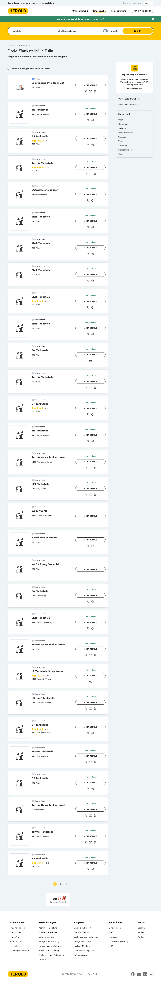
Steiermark (123, 128)
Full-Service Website (48, 932)
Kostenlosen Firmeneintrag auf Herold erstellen (31, 3)
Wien (120, 119)
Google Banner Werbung (50, 946)
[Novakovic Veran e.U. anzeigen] (19, 542)
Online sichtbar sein (82, 927)
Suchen (137, 31)
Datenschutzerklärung (118, 941)
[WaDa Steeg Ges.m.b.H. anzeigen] (19, 568)
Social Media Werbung (49, 950)
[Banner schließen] (152, 19)
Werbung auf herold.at (19, 950)
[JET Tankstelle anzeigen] (19, 488)
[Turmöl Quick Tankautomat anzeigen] (19, 461)
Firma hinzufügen (17, 927)
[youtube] (139, 974)
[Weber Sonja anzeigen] (19, 515)
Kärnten (121, 154)
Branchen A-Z (16, 941)
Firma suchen (15, 932)
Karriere (126, 3)
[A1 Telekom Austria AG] (58, 899)
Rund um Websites (82, 932)
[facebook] (133, 974)
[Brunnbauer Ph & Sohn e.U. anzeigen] (19, 87)
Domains (43, 959)
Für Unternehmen (142, 11)
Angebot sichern (134, 89)
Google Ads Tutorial (82, 941)
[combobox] (32, 30)
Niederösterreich (125, 132)
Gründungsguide (81, 955)
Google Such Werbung (49, 941)
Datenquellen (115, 927)
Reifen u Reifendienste (128, 104)
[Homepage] (18, 11)
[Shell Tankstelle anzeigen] (19, 221)
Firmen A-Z (14, 937)
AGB (111, 932)
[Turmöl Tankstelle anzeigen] (19, 167)
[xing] (151, 974)
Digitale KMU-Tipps (82, 946)
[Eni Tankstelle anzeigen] (19, 114)
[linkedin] (145, 974)
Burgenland (123, 124)
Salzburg (122, 137)
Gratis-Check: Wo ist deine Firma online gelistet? (80, 19)
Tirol (120, 141)
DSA (111, 946)
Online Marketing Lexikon (85, 950)
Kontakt (141, 937)
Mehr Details (90, 85)
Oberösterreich (125, 149)
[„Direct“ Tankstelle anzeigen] (19, 702)
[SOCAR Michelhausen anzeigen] (19, 194)
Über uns (137, 3)
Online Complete (46, 937)
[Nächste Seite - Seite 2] (67, 884)
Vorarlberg (122, 145)
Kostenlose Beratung (48, 927)
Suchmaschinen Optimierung (51, 955)
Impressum (113, 937)
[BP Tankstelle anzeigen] (19, 140)
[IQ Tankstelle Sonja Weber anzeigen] (19, 675)
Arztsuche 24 (15, 946)
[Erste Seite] (49, 884)
